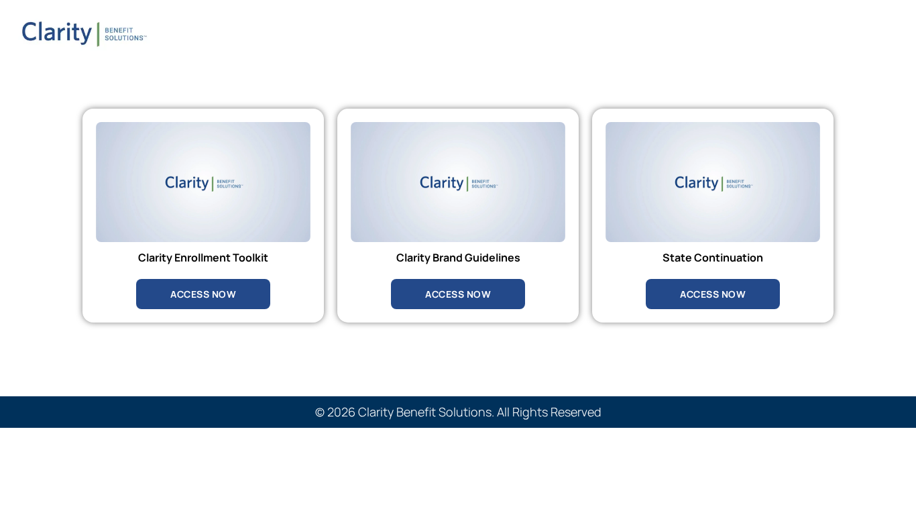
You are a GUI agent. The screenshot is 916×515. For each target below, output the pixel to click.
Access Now (203, 294)
